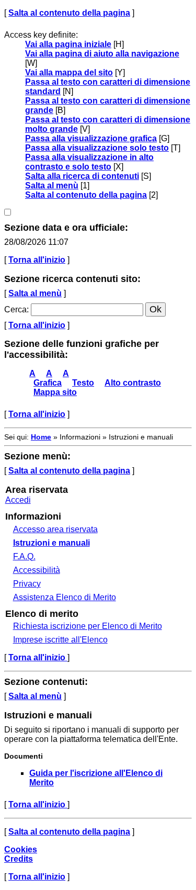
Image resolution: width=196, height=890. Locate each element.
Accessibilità (36, 570)
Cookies (20, 849)
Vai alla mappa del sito (69, 72)
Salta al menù (51, 185)
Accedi (18, 499)
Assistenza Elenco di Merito (64, 597)
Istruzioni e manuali (51, 542)
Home (41, 437)
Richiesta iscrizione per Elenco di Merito (87, 626)
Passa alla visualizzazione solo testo (97, 147)
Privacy (27, 583)
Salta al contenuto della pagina (69, 12)
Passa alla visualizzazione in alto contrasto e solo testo (89, 162)
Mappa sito (55, 392)
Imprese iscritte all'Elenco (60, 639)
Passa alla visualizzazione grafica (91, 138)
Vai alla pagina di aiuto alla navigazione (102, 53)
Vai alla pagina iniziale (68, 44)
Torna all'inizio (36, 259)
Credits (18, 858)
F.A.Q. (24, 556)
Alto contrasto (133, 382)
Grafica (47, 382)
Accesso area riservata (55, 529)
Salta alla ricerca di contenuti (82, 176)
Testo (83, 382)
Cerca (15, 309)
